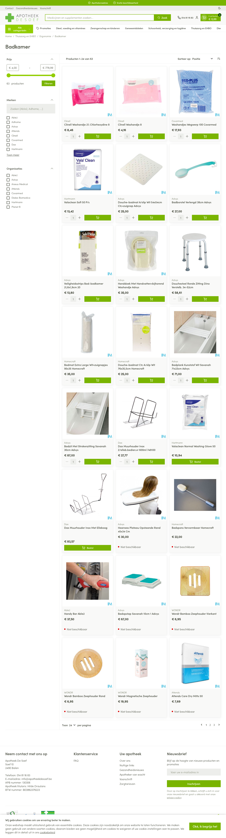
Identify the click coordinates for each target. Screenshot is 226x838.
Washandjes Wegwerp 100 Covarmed (194, 124)
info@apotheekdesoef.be (37, 779)
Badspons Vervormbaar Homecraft (193, 527)
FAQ (76, 760)
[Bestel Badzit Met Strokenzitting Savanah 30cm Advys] (97, 461)
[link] (202, 725)
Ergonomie (45, 36)
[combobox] (99, 17)
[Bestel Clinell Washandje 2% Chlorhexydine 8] (97, 136)
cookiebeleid (47, 832)
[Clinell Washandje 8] (141, 91)
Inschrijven (193, 783)
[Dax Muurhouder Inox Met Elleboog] (87, 494)
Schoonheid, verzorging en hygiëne (167, 28)
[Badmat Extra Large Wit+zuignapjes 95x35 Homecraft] (87, 332)
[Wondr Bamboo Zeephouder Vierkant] (195, 581)
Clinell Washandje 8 (130, 124)
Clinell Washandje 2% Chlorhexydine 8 (87, 124)
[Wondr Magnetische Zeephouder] (141, 663)
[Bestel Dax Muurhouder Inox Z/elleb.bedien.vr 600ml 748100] (151, 461)
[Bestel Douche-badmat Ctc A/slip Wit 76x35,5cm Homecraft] (151, 380)
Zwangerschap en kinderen (105, 28)
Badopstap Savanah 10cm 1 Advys (138, 613)
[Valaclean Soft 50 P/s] (87, 169)
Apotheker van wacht (132, 774)
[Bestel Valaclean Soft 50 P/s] (97, 217)
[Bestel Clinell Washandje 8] (151, 136)
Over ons (125, 760)
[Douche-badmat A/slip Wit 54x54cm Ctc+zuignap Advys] (141, 169)
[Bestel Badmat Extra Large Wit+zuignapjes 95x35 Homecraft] (97, 380)
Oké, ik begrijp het (205, 826)
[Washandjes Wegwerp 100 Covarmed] (195, 91)
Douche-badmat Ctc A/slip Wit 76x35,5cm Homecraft (136, 366)
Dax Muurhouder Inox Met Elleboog (85, 527)
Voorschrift (45, 8)
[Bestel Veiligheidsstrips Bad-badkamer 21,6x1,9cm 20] (97, 299)
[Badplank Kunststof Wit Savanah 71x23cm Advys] (195, 332)
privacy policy (174, 797)
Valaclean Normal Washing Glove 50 (193, 446)
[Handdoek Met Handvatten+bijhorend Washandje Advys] (141, 250)
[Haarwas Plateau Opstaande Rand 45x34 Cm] (141, 494)
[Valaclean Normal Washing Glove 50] (195, 413)
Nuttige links (127, 765)
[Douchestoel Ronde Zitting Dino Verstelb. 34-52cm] (195, 250)
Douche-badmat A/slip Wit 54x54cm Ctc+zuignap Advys (140, 204)
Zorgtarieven (127, 783)
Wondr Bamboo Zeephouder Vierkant (194, 613)
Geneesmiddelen (134, 28)
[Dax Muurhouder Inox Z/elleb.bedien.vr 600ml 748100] (141, 413)
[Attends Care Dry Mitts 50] (195, 663)
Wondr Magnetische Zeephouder (138, 696)
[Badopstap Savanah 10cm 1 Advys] (141, 581)
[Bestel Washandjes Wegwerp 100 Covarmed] (205, 136)
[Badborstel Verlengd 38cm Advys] (195, 169)
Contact (9, 8)
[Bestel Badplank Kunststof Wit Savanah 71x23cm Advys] (205, 380)
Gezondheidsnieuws (26, 8)
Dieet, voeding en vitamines (70, 28)
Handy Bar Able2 (74, 613)
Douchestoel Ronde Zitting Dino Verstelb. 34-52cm (191, 285)
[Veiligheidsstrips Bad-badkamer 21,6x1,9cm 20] (87, 250)
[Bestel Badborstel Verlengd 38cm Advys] (205, 217)
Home (8, 36)
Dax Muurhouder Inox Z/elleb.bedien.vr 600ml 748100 (136, 448)
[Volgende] (218, 725)
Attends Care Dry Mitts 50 (187, 696)
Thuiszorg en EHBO (201, 28)
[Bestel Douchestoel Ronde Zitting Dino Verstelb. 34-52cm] (205, 299)
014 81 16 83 (23, 775)
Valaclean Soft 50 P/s (77, 202)
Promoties (45, 28)
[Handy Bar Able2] (87, 581)
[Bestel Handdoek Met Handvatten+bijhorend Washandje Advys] (151, 299)
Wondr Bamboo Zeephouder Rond (84, 696)
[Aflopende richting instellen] (219, 59)
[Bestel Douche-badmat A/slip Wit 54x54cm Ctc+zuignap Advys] (151, 217)
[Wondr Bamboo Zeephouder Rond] (87, 663)
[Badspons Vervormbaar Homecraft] (195, 494)
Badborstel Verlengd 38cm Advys (191, 202)
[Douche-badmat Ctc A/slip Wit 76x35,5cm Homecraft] (141, 332)
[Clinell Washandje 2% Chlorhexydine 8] (87, 91)
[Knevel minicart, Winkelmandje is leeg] (204, 18)
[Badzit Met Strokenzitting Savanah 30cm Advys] (87, 413)
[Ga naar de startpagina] (21, 17)
